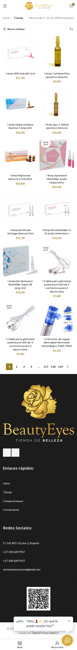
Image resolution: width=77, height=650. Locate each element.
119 (60, 366)
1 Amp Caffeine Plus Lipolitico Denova (56, 75)
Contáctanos (11, 509)
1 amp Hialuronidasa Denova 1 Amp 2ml (20, 126)
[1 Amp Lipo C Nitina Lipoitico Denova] (56, 104)
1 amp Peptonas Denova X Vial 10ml (20, 177)
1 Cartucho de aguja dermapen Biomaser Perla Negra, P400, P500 (57, 342)
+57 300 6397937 (14, 552)
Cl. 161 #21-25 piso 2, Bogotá (21, 543)
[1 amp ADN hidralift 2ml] (20, 53)
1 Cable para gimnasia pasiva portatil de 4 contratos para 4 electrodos (20, 344)
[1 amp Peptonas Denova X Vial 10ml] (20, 155)
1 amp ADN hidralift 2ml (20, 73)
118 (53, 366)
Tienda (7, 492)
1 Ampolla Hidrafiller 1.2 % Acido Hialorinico (56, 231)
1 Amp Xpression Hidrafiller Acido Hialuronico (56, 179)
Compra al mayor (13, 501)
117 (45, 366)
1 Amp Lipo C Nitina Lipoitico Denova (57, 126)
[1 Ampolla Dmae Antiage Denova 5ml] (20, 210)
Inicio (6, 17)
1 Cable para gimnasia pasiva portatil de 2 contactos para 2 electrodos (56, 286)
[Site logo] (38, 5)
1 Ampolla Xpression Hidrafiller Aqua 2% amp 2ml (20, 285)
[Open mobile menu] (5, 6)
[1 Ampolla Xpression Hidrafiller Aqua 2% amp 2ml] (20, 261)
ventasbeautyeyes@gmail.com (21, 569)
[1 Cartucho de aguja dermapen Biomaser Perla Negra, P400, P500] (56, 319)
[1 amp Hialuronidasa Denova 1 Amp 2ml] (20, 104)
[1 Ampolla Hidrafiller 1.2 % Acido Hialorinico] (56, 210)
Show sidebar (16, 29)
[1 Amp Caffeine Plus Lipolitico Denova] (56, 53)
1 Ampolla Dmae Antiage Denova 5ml (20, 231)
